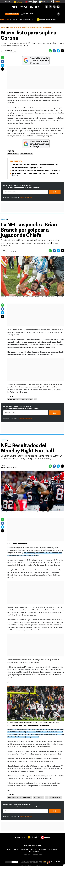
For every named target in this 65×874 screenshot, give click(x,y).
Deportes (4, 27)
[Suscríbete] (55, 1)
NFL (35, 399)
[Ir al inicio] (25, 7)
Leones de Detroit (13, 399)
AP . (4, 465)
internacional (24, 849)
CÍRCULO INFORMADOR (48, 19)
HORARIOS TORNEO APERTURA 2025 (21, 19)
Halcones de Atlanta (14, 797)
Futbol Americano (55, 797)
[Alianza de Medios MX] (46, 861)
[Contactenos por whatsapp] (58, 6)
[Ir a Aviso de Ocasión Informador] (8, 1)
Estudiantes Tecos (26, 153)
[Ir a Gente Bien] (27, 1)
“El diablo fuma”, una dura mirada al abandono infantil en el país (35, 165)
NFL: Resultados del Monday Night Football (27, 168)
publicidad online (37, 854)
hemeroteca (26, 854)
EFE (4, 250)
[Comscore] (55, 861)
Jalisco (9, 849)
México (16, 849)
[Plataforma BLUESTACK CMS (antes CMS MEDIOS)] (15, 861)
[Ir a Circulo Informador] (17, 1)
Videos (25, 13)
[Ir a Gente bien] (45, 836)
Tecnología (42, 849)
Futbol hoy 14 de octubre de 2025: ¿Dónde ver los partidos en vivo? (36, 170)
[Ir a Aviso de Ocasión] (20, 836)
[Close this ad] (64, 865)
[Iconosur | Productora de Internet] (8, 861)
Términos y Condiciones (25, 197)
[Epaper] (44, 1)
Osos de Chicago (38, 797)
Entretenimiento (53, 849)
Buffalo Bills (27, 797)
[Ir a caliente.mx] (35, 1)
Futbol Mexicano (13, 153)
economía (36, 851)
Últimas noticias (12, 14)
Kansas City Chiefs (26, 399)
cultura (28, 851)
